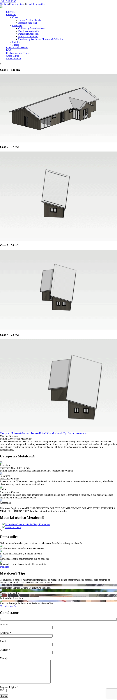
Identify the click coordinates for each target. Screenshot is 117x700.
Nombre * (5, 624)
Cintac (15, 17)
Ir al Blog (4, 566)
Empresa (10, 11)
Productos (11, 14)
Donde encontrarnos (77, 433)
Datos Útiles (45, 433)
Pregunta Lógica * (9, 687)
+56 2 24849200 (8, 1)
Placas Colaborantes (28, 36)
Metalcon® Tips (59, 433)
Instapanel (17, 25)
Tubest (15, 44)
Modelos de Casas (9, 436)
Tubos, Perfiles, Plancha (29, 20)
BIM (8, 50)
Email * (3, 641)
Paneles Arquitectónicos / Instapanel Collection (40, 39)
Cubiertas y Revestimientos (31, 28)
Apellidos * (5, 633)
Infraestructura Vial (27, 22)
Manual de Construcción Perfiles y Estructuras (27, 524)
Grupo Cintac (12, 55)
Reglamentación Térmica (18, 53)
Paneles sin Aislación (28, 33)
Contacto (4, 4)
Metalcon (16, 42)
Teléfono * (5, 649)
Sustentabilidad (13, 58)
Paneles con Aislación (28, 31)
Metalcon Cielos (13, 527)
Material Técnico (30, 433)
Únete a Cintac (17, 4)
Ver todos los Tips (8, 606)
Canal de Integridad (35, 4)
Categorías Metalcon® (11, 433)
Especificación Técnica (17, 47)
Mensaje (4, 658)
